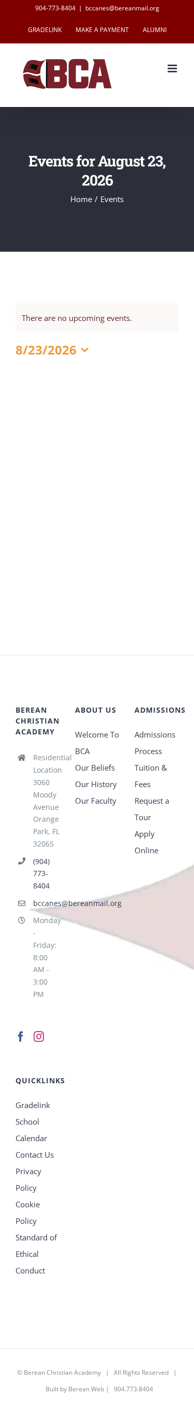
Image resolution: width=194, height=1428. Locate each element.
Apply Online (146, 841)
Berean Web (86, 1389)
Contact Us (35, 1154)
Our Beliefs (95, 767)
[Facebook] (21, 1037)
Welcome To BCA (97, 742)
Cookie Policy (28, 1212)
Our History (96, 784)
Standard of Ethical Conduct (36, 1254)
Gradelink (33, 1105)
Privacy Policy (28, 1179)
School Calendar (31, 1129)
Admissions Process (155, 742)
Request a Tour (152, 808)
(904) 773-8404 (41, 873)
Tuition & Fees (151, 775)
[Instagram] (39, 1037)
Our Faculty (95, 800)
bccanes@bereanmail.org (122, 8)
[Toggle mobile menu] (173, 68)
